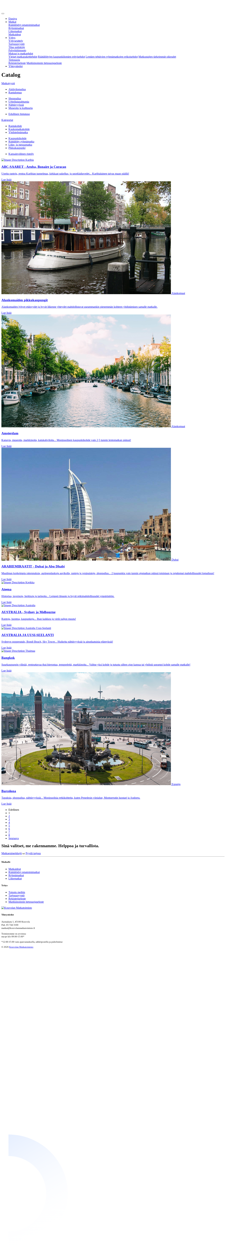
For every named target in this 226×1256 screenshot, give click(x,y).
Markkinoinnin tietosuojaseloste (44, 63)
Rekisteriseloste (17, 63)
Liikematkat (15, 31)
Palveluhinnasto (17, 50)
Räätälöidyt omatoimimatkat (24, 24)
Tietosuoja (14, 59)
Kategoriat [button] (7, 120)
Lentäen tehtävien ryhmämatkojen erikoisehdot (112, 56)
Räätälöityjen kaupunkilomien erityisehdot (61, 56)
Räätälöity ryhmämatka (21, 141)
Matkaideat (14, 34)
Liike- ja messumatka (20, 144)
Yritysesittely (15, 40)
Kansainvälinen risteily (21, 153)
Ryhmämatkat (16, 28)
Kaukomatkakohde (19, 129)
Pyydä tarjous (33, 853)
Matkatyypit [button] (8, 83)
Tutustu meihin (16, 892)
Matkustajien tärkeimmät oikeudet (157, 56)
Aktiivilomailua (17, 89)
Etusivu (12, 18)
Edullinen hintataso (19, 114)
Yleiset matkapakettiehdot (22, 56)
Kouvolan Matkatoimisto (21, 947)
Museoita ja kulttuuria (20, 108)
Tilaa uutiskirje (16, 47)
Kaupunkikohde (17, 138)
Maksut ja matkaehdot (20, 53)
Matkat (12, 21)
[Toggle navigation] (2, 13)
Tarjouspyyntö (16, 44)
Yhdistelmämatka (18, 132)
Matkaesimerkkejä (11, 853)
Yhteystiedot (15, 66)
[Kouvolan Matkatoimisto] (19, 9)
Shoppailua (14, 98)
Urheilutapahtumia (18, 101)
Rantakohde (15, 126)
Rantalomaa (15, 92)
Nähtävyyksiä (16, 104)
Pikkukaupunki (16, 147)
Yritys (11, 37)
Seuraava (13, 838)
